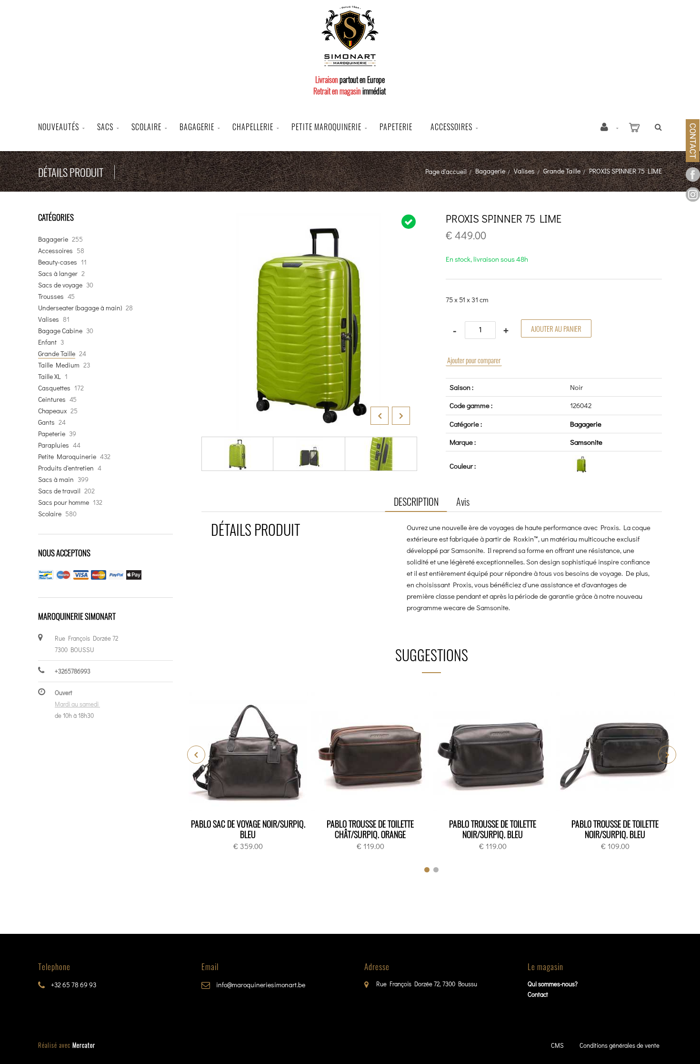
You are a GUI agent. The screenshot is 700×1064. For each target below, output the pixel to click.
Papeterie (396, 127)
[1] (427, 869)
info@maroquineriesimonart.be (260, 984)
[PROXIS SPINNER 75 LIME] (309, 220)
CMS (557, 1045)
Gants (46, 422)
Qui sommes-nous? (553, 984)
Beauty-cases (57, 261)
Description (416, 501)
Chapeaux (52, 410)
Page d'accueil (446, 171)
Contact (538, 994)
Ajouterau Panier (250, 752)
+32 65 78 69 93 (73, 984)
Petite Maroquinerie (67, 456)
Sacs (105, 127)
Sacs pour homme (63, 502)
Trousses (51, 296)
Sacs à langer (58, 273)
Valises (524, 170)
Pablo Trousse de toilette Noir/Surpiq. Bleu (492, 829)
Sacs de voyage (60, 284)
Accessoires (451, 127)
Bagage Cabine (60, 330)
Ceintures (52, 399)
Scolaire (146, 127)
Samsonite (586, 442)
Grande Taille (561, 170)
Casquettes (54, 387)
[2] (436, 869)
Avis (463, 501)
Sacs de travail (59, 490)
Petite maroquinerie (326, 127)
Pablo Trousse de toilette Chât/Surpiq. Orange (370, 829)
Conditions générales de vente (620, 1045)
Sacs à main (56, 479)
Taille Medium (59, 364)
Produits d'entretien (66, 467)
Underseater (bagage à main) (80, 307)
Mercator (83, 1045)
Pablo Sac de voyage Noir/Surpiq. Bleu (248, 829)
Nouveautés (58, 127)
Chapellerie (252, 127)
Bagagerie (197, 127)
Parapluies (53, 445)
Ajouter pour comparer (473, 360)
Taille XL (49, 376)
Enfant (47, 342)
